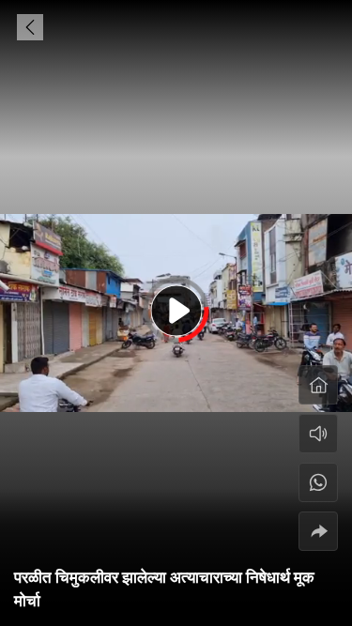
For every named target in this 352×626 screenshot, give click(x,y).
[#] (318, 482)
